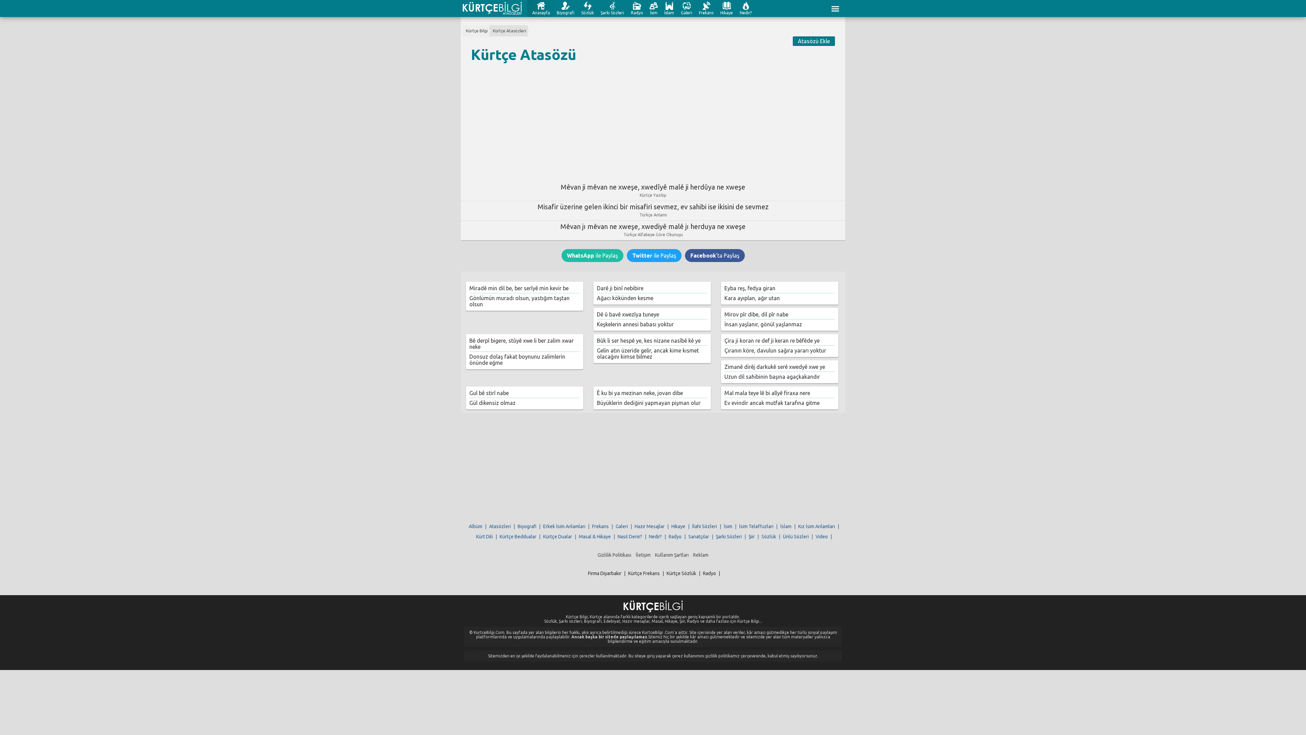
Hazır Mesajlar (650, 526)
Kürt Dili (484, 536)
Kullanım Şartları (672, 555)
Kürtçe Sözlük (681, 573)
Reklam (700, 555)
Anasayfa (541, 13)
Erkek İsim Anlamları (564, 526)
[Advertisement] (653, 120)
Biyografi (565, 13)
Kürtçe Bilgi (477, 31)
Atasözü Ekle (814, 41)
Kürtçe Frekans (644, 573)
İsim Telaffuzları (756, 526)
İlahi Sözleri (704, 526)
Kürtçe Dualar (557, 536)
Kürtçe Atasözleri (509, 31)
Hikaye (726, 13)
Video (822, 536)
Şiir (752, 536)
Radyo (637, 13)
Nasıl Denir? (630, 536)
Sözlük (587, 13)
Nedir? (746, 13)
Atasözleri (500, 526)
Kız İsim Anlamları (816, 526)
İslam (669, 13)
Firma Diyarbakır (604, 573)
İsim (653, 13)
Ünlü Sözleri (796, 536)
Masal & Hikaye (595, 536)
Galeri (686, 13)
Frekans (706, 13)
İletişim (643, 555)
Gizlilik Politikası (614, 555)
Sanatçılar (698, 536)
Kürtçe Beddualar (518, 536)
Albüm (475, 526)
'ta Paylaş (714, 255)
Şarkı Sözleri (612, 13)
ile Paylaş (592, 255)
